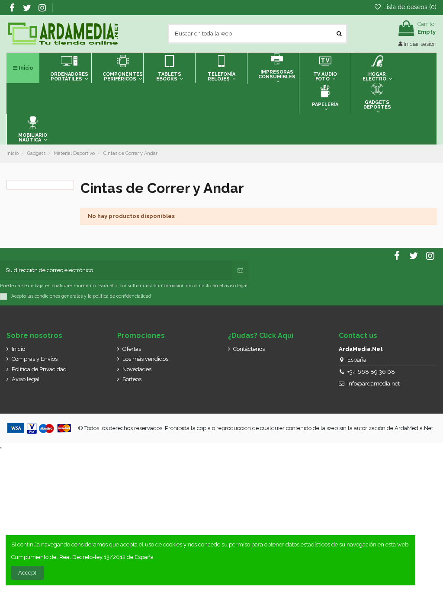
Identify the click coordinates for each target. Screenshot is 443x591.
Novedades (136, 369)
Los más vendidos (145, 359)
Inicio (18, 349)
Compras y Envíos (35, 359)
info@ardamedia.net (373, 383)
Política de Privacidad (39, 369)
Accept (27, 572)
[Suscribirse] (240, 270)
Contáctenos (249, 349)
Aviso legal (26, 379)
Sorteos (131, 379)
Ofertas (131, 349)
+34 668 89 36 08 (371, 372)
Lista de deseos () (409, 6)
